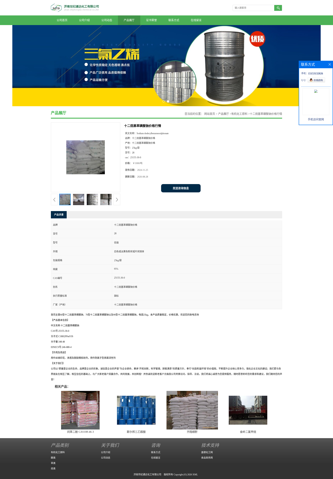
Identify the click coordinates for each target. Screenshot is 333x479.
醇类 (53, 457)
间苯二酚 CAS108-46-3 (80, 431)
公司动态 (106, 20)
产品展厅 (129, 20)
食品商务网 (207, 457)
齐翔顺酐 (192, 431)
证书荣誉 (151, 20)
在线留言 (196, 20)
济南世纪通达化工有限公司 (147, 474)
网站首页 (209, 113)
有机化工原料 (239, 113)
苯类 (53, 463)
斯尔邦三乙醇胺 (136, 431)
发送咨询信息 (181, 188)
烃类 (53, 468)
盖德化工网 (207, 452)
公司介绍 (84, 20)
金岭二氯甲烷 (248, 431)
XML (195, 474)
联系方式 (173, 20)
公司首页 (62, 20)
